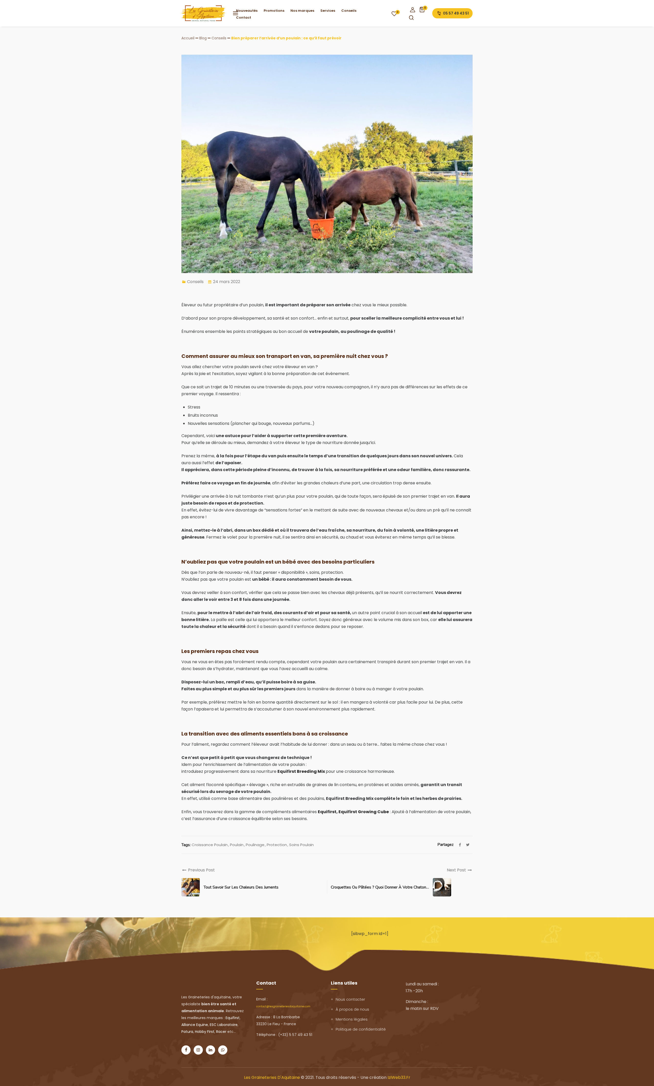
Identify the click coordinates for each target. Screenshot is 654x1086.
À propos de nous (352, 1009)
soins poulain (301, 844)
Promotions (274, 10)
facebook (460, 845)
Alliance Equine (194, 1024)
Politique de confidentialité (361, 1029)
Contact (243, 17)
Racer (221, 1031)
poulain (236, 844)
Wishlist (394, 13)
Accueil (187, 38)
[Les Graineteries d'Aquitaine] (207, 13)
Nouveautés (247, 10)
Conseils (348, 10)
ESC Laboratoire (224, 1024)
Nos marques (302, 10)
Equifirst (233, 1017)
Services (327, 10)
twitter (468, 845)
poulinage (255, 844)
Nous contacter (350, 999)
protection (277, 844)
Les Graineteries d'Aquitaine (272, 1077)
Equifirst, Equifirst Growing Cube (353, 812)
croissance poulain (210, 844)
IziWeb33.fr (399, 1077)
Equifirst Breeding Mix (301, 771)
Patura (187, 1031)
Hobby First (204, 1031)
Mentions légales (352, 1019)
